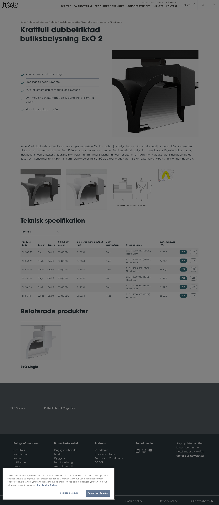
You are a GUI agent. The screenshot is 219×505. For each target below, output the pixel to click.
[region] (59, 484)
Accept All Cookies (98, 493)
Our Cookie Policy (47, 485)
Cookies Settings (69, 493)
